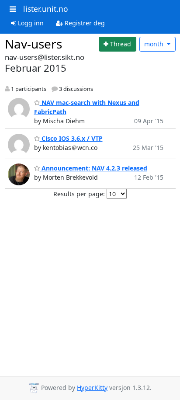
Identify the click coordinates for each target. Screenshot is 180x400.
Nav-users (33, 43)
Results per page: (79, 194)
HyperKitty (92, 387)
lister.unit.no (45, 8)
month (154, 44)
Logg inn (30, 23)
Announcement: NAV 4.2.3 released (93, 168)
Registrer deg (84, 23)
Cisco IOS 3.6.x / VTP (71, 138)
